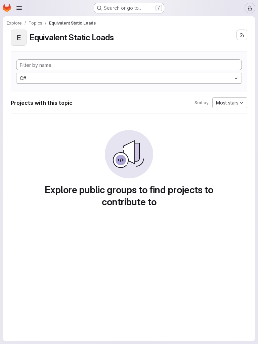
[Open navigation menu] (19, 8)
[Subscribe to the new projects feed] (241, 35)
